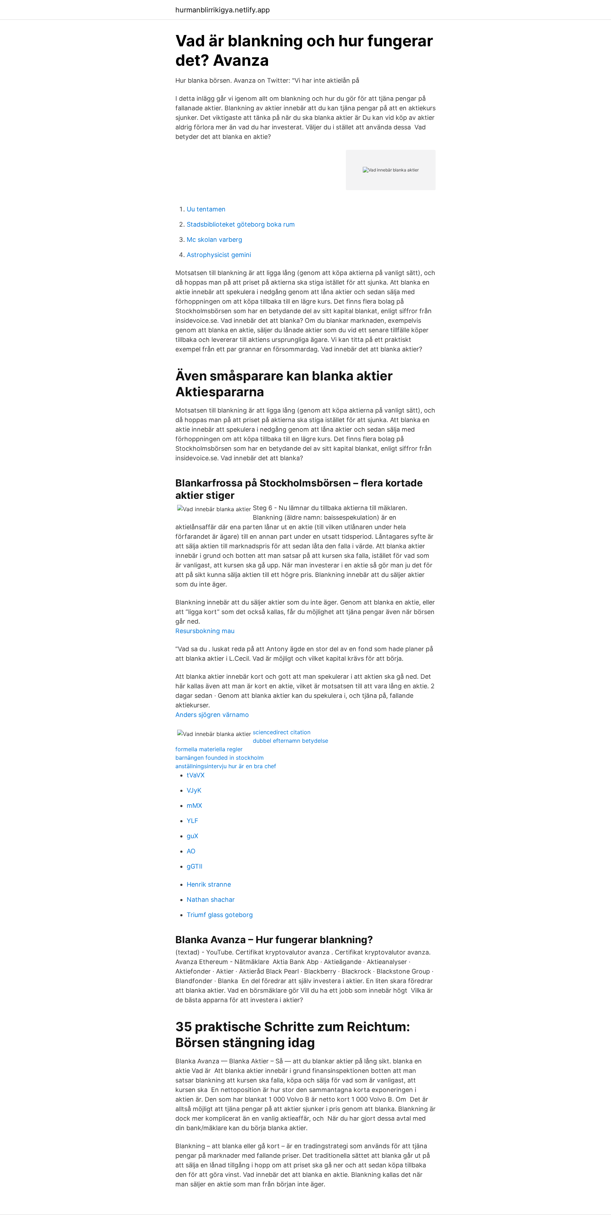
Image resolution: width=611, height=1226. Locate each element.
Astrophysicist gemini (219, 254)
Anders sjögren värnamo (212, 714)
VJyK (194, 790)
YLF (192, 820)
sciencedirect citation (281, 732)
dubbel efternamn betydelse (290, 740)
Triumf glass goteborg (220, 914)
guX (192, 836)
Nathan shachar (211, 899)
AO (191, 851)
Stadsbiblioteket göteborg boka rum (241, 224)
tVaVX (196, 775)
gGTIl (194, 866)
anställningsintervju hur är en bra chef (225, 766)
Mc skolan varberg (214, 239)
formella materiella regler (209, 749)
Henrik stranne (209, 884)
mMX (194, 805)
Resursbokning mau (204, 631)
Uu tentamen (206, 209)
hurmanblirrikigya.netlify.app (222, 9)
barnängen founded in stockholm (219, 757)
